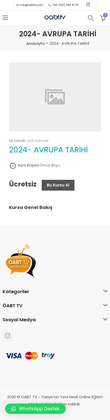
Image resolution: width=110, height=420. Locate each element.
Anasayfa (35, 43)
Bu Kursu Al (58, 185)
